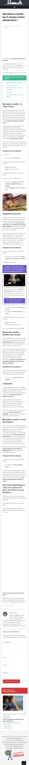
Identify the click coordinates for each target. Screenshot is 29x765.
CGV (21, 738)
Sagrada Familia (12, 240)
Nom (4, 657)
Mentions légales (15, 738)
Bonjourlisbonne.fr (19, 740)
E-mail (5, 665)
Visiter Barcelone (14, 2)
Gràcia (6, 117)
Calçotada (9, 92)
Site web (5, 672)
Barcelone (11, 605)
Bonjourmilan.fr (19, 748)
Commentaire (7, 642)
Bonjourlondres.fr (8, 744)
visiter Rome (7, 728)
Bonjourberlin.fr (10, 746)
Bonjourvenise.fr (23, 742)
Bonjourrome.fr (14, 742)
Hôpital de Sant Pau (12, 85)
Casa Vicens (7, 110)
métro (8, 377)
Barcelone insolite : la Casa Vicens (16, 82)
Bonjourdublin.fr (10, 748)
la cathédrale (12, 429)
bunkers (5, 65)
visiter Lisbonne (8, 726)
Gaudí (18, 64)
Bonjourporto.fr (6, 742)
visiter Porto (7, 724)
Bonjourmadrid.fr (18, 746)
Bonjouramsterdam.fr (19, 744)
